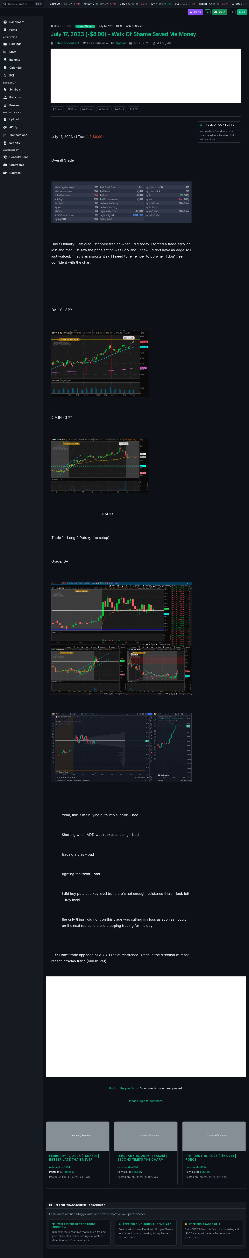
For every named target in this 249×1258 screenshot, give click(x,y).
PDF (135, 109)
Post (74, 109)
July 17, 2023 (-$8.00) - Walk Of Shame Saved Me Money (123, 34)
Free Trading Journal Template (147, 1224)
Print (121, 109)
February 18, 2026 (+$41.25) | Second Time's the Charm (142, 1157)
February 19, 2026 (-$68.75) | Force (211, 1157)
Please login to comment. (146, 1101)
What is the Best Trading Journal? (73, 1225)
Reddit (105, 109)
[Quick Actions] (232, 12)
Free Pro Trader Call (205, 1224)
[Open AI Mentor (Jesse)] (207, 12)
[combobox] (23, 4)
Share (58, 109)
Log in (242, 12)
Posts (68, 26)
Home (57, 26)
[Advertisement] (146, 76)
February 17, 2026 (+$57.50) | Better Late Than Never (74, 1157)
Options (121, 43)
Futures (68, 1171)
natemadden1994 (67, 43)
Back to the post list (122, 1088)
